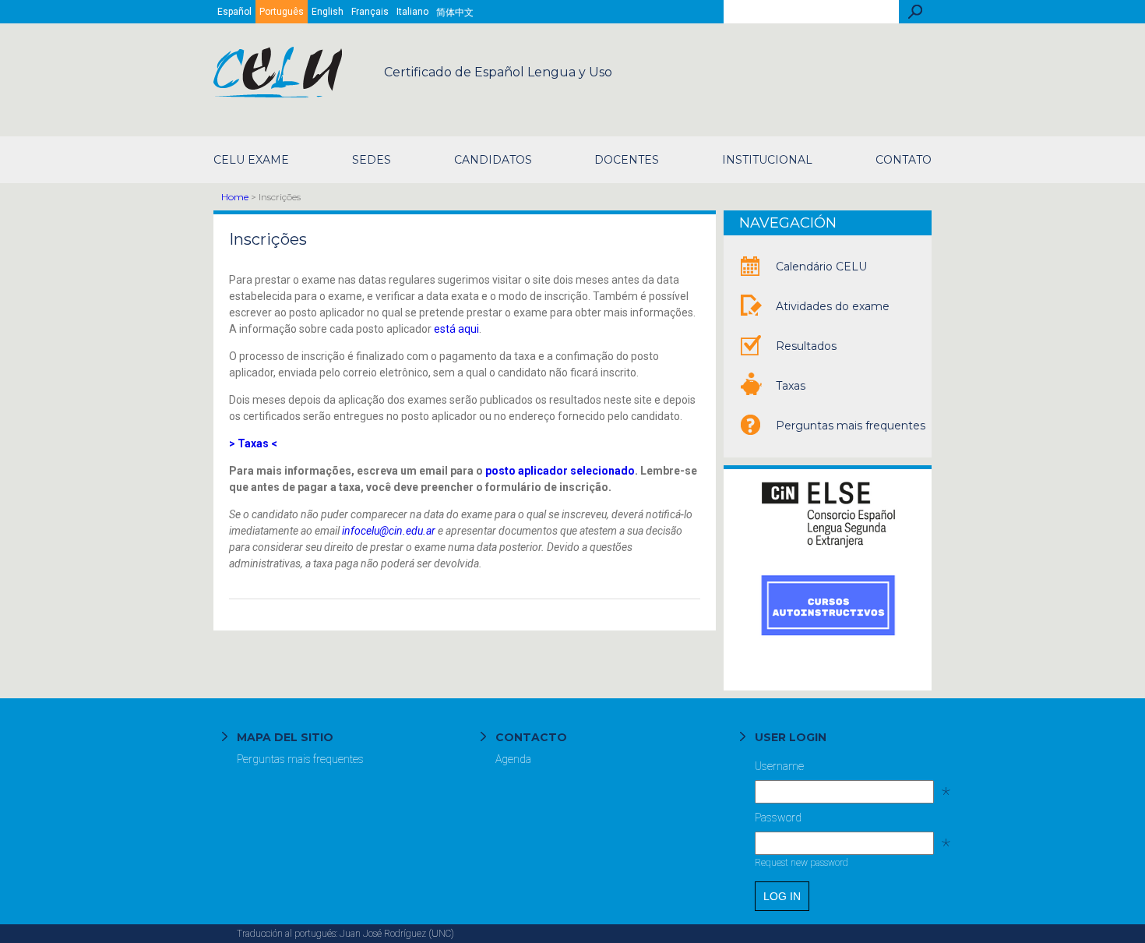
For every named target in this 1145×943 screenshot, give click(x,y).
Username (843, 770)
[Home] (279, 93)
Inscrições (268, 239)
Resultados (806, 346)
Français (370, 11)
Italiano (412, 11)
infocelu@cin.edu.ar (388, 530)
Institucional (767, 160)
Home (234, 197)
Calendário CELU (821, 267)
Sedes (371, 160)
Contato (903, 160)
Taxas (790, 386)
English (328, 11)
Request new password (801, 862)
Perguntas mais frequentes (850, 426)
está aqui (456, 329)
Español (234, 11)
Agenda (513, 759)
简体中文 (455, 12)
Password (843, 821)
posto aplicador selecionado (560, 470)
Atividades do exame (833, 306)
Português (281, 11)
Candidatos (493, 160)
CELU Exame (251, 160)
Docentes (626, 160)
